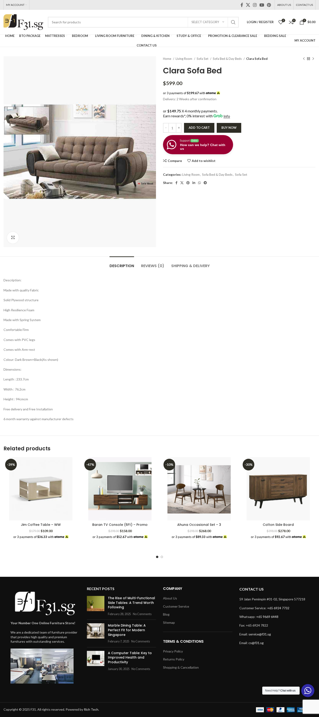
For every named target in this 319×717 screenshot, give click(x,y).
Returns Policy (173, 659)
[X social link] (248, 4)
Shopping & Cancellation (181, 667)
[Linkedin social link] (194, 183)
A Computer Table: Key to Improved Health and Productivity (130, 657)
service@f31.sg (259, 634)
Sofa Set (203, 59)
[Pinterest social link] (269, 4)
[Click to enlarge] (13, 238)
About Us (170, 598)
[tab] (122, 263)
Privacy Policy (173, 651)
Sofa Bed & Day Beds (227, 59)
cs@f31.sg (256, 643)
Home (167, 59)
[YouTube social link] (262, 4)
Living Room (184, 59)
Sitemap (169, 622)
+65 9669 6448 (267, 617)
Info (226, 116)
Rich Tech (91, 709)
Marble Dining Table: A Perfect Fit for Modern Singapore (127, 630)
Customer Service (176, 606)
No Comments (142, 614)
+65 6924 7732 (278, 608)
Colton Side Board (278, 524)
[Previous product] (303, 59)
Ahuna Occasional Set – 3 (199, 524)
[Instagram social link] (255, 4)
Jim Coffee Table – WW (41, 524)
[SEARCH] (233, 22)
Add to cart (199, 127)
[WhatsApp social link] (199, 183)
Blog (166, 614)
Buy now (229, 127)
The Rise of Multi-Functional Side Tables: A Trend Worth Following (131, 602)
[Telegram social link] (205, 183)
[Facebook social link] (242, 4)
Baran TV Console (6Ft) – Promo (120, 524)
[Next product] (313, 59)
